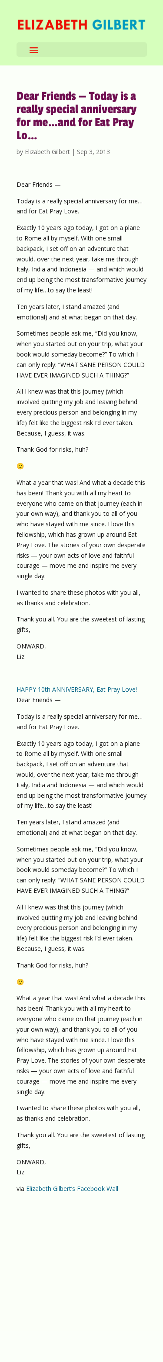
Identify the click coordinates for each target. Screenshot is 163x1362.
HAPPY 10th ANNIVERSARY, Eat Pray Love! (77, 689)
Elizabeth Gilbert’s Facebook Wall (72, 1188)
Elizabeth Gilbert (47, 152)
